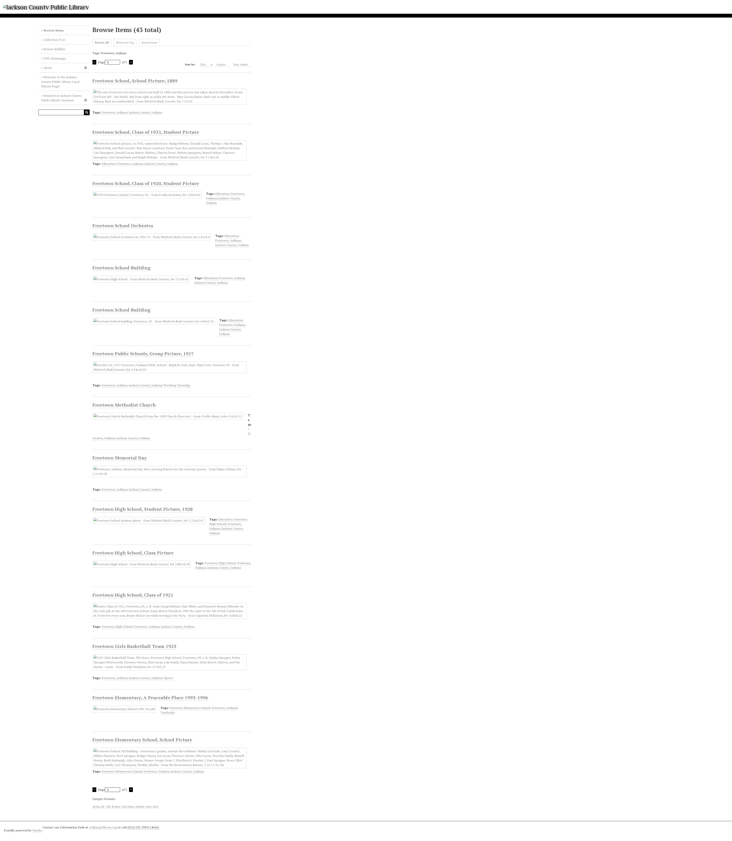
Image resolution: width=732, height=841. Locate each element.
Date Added (240, 64)
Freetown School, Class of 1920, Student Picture (145, 183)
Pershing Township (177, 385)
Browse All (102, 42)
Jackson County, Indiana (145, 112)
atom (96, 806)
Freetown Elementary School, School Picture (142, 740)
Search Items (149, 42)
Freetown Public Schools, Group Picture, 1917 (143, 353)
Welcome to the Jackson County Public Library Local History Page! (60, 81)
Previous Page (94, 62)
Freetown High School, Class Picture (132, 553)
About (47, 68)
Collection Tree (54, 40)
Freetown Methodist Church (124, 405)
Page (101, 62)
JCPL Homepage (54, 58)
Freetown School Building (121, 268)
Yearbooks (168, 712)
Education (109, 164)
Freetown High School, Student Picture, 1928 (142, 509)
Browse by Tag (125, 42)
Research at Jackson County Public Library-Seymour (61, 97)
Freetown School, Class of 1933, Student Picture (145, 132)
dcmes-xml (119, 806)
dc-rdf (105, 806)
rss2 (155, 806)
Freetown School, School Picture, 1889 (134, 81)
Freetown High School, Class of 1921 (132, 595)
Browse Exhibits (54, 49)
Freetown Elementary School (190, 708)
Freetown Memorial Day (119, 458)
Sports (168, 678)
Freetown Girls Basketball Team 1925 (134, 646)
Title (203, 64)
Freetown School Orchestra (122, 225)
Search (87, 112)
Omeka (37, 830)
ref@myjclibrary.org (103, 827)
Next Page (131, 62)
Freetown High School (220, 563)
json (131, 806)
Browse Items (53, 30)
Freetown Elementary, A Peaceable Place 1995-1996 (150, 697)
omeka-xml (143, 806)
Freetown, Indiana (114, 112)
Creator (221, 64)
